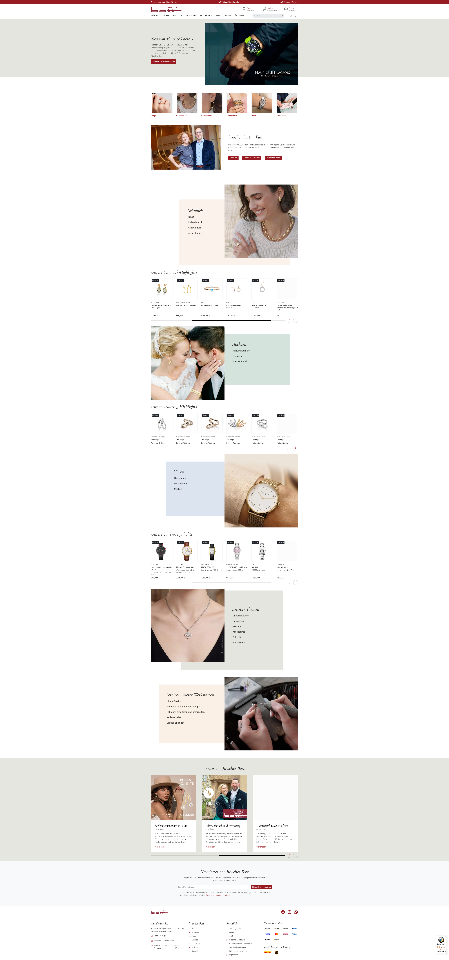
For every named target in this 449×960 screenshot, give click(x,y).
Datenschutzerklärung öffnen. (218, 895)
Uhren (254, 116)
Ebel (227, 564)
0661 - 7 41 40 (160, 936)
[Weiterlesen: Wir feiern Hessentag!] (224, 797)
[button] (281, 15)
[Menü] (445, 937)
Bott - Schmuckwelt (158, 302)
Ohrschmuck (206, 116)
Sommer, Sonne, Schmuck (170, 826)
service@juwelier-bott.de (164, 941)
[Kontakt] (264, 9)
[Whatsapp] (296, 912)
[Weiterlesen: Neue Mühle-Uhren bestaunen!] (275, 797)
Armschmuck (231, 116)
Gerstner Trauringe (158, 437)
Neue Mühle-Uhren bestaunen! (274, 826)
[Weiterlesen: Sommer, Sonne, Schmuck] (173, 797)
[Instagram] (289, 912)
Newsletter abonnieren (261, 887)
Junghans (154, 564)
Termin (291, 8)
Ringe (153, 116)
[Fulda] (244, 9)
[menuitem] (155, 15)
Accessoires (281, 116)
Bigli (177, 302)
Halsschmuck (181, 116)
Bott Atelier (256, 302)
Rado (278, 564)
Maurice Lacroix (182, 564)
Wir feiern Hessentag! (218, 826)
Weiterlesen (159, 847)
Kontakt (270, 8)
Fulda (249, 8)
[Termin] (286, 9)
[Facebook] (283, 912)
